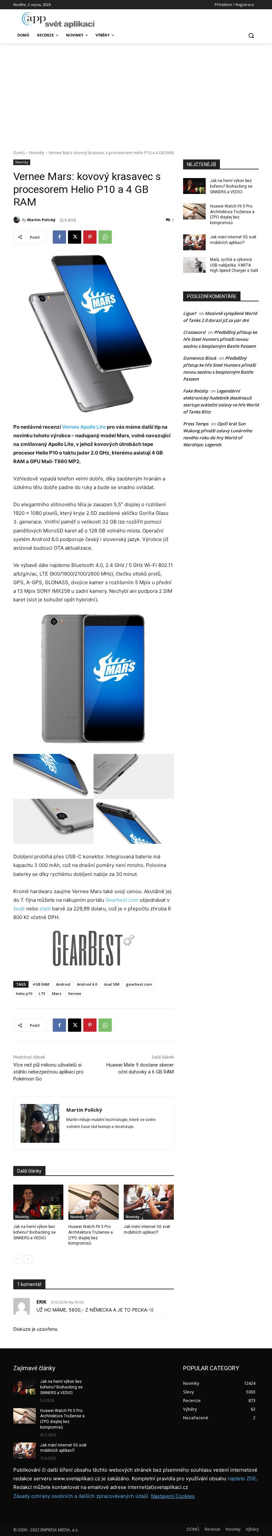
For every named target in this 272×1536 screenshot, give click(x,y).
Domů (19, 152)
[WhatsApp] (105, 237)
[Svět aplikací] (58, 20)
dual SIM (111, 984)
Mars (56, 993)
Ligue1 (189, 313)
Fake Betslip (195, 391)
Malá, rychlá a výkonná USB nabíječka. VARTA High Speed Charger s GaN (234, 265)
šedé (19, 908)
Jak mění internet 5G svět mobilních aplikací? (63, 1448)
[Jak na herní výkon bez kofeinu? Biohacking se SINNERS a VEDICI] (38, 1202)
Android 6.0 (87, 984)
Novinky (36, 152)
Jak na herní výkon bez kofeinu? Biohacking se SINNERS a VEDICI (34, 1232)
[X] (74, 237)
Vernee (74, 993)
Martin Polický (41, 219)
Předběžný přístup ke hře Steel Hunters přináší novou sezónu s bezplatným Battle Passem (220, 339)
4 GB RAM (41, 984)
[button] (251, 35)
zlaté (45, 908)
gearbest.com (139, 984)
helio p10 (24, 993)
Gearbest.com (121, 900)
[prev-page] (17, 1259)
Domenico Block (199, 358)
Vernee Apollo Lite (84, 427)
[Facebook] (59, 237)
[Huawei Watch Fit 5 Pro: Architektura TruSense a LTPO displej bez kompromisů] (93, 1202)
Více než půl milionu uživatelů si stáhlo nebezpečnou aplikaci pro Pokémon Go (48, 1072)
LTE (42, 993)
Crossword (194, 332)
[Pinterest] (90, 237)
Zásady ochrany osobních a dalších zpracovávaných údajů (80, 1496)
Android (63, 984)
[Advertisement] (136, 92)
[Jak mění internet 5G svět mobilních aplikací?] (149, 1202)
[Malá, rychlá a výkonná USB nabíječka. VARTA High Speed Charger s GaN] (194, 265)
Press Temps (195, 424)
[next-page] (28, 1259)
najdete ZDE (242, 1478)
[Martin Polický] (17, 219)
